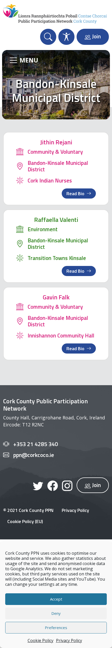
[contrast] (66, 37)
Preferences (56, 627)
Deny (56, 613)
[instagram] (67, 485)
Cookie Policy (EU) (25, 521)
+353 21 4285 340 (35, 444)
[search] (48, 37)
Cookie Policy (40, 640)
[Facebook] (52, 485)
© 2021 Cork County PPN (28, 510)
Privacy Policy (69, 640)
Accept (56, 599)
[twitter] (38, 485)
